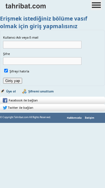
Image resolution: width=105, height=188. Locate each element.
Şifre (6, 54)
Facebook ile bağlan (23, 100)
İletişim (89, 118)
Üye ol (11, 91)
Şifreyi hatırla (19, 71)
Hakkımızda (74, 118)
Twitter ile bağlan (20, 107)
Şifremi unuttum (41, 91)
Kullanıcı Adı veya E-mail (20, 37)
